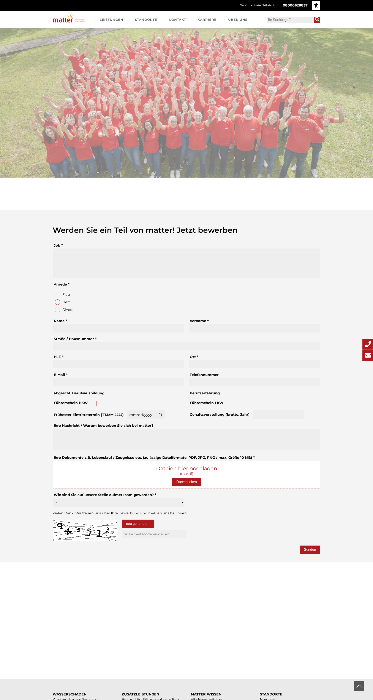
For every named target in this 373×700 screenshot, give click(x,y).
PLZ (58, 357)
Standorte (271, 694)
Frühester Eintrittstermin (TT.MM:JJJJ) (89, 415)
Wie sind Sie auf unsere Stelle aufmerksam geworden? (105, 495)
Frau (66, 294)
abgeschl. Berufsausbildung (79, 393)
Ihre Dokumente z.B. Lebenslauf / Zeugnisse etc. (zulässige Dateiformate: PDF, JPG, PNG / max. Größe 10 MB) (154, 458)
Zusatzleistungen (140, 694)
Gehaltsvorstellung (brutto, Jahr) (220, 415)
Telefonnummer (204, 375)
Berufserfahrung (205, 393)
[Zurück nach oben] (359, 686)
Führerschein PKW (71, 403)
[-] (186, 254)
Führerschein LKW (206, 403)
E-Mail (61, 375)
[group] (316, 5)
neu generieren (137, 523)
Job (58, 245)
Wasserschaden (70, 694)
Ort (194, 357)
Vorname (199, 321)
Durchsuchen (186, 482)
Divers (67, 310)
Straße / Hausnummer (75, 339)
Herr (66, 302)
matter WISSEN (206, 694)
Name (60, 321)
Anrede (62, 284)
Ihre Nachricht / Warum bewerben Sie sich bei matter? (103, 426)
